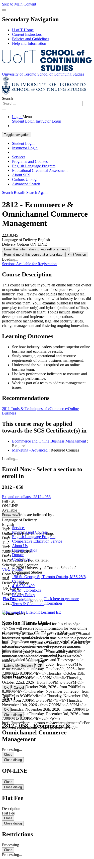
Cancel (19, 687)
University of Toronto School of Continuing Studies (43, 74)
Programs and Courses (30, 161)
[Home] (47, 70)
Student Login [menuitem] (24, 121)
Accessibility (22, 599)
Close (8, 754)
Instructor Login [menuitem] (48, 121)
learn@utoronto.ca (26, 590)
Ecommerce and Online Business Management (49, 441)
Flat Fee (10, 599)
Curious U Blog (24, 550)
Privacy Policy (23, 595)
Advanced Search (26, 184)
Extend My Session (18, 665)
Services (18, 157)
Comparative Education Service (37, 541)
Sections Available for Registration (29, 264)
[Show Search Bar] (4, 10)
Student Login (23, 143)
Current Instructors (27, 34)
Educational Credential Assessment (39, 170)
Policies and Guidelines (30, 39)
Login (17, 117)
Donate (18, 555)
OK (40, 665)
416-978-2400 (23, 586)
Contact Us (21, 559)
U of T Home (23, 30)
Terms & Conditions (28, 604)
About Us (20, 546)
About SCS (21, 175)
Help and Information (29, 43)
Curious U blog (24, 179)
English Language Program (33, 166)
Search (7, 98)
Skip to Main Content (19, 4)
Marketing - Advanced (30, 450)
